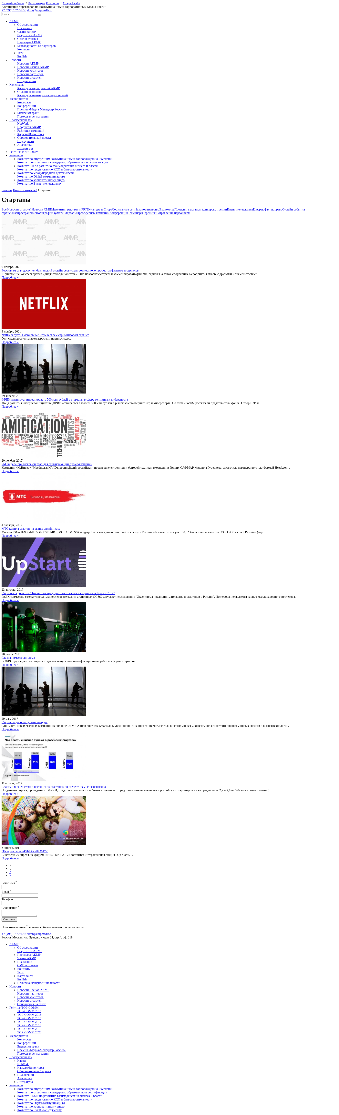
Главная (7, 190)
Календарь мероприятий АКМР (38, 88)
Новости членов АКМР (33, 67)
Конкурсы (24, 102)
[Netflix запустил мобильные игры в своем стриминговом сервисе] (44, 328)
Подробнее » (10, 277)
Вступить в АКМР (29, 35)
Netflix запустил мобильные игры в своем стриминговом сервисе (45, 335)
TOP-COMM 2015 (29, 1014)
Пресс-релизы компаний (93, 213)
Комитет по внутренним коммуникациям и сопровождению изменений (65, 158)
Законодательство (147, 209)
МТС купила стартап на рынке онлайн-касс (31, 528)
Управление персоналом (173, 213)
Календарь (16, 84)
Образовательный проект (34, 137)
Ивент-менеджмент (240, 209)
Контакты (52, 3)
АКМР (13, 21)
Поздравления (26, 81)
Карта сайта (25, 975)
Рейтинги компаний (30, 130)
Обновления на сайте (31, 1004)
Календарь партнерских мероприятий (42, 95)
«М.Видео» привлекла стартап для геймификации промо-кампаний (47, 464)
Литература (25, 148)
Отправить (9, 919)
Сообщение (10, 907)
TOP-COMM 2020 (29, 1032)
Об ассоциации (27, 24)
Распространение (24, 213)
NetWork (23, 123)
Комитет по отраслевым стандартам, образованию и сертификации (62, 1092)
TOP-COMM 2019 (29, 1028)
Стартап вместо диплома (18, 657)
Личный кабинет (13, 3)
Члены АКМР (26, 31)
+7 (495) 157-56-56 (14, 10)
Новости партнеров (30, 74)
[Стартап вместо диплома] (44, 650)
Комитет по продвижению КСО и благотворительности (54, 169)
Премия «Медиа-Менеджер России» (41, 109)
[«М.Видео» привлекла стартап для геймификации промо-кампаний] (44, 457)
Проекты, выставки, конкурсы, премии (200, 209)
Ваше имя (9, 883)
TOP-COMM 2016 (29, 1018)
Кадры (21, 1060)
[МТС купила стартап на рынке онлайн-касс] (44, 521)
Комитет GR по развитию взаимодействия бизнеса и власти (57, 166)
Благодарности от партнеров (36, 45)
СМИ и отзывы (27, 38)
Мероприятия (18, 98)
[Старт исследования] (44, 586)
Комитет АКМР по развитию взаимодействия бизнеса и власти (59, 1096)
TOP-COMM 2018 (29, 1025)
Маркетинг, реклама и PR (68, 209)
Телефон (7, 899)
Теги (20, 53)
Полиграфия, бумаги (50, 213)
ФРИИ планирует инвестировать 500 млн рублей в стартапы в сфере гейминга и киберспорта (65, 399)
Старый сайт (71, 3)
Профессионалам (20, 120)
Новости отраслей (29, 77)
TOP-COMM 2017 (29, 1021)
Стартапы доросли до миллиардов (24, 722)
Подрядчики (25, 141)
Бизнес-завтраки (28, 113)
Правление (24, 28)
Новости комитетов (30, 70)
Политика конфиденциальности (38, 983)
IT (86, 209)
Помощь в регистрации (33, 116)
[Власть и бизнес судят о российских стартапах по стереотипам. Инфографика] (44, 779)
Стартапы (70, 213)
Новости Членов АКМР (33, 990)
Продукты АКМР (29, 127)
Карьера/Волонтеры (30, 134)
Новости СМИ (41, 209)
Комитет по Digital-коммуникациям (41, 176)
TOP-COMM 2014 (29, 1011)
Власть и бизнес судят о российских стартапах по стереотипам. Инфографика (54, 786)
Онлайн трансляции (30, 91)
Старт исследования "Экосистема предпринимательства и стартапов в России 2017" (58, 593)
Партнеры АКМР (29, 42)
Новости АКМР (28, 63)
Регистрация (36, 3)
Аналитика (24, 144)
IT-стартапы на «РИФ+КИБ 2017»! (25, 851)
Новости (15, 60)
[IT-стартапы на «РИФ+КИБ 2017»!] (44, 844)
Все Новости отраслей (17, 209)
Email (6, 891)
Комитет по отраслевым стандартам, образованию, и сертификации (62, 162)
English (22, 56)
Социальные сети (124, 209)
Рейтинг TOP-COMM (23, 151)
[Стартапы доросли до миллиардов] (44, 715)
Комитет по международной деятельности (45, 173)
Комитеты (16, 155)
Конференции (26, 105)
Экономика (166, 209)
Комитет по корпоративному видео (41, 180)
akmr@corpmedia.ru (39, 10)
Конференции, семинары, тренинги (133, 213)
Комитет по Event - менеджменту (39, 183)
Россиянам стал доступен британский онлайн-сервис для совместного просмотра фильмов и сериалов (70, 270)
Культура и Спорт (100, 209)
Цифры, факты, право (267, 209)
